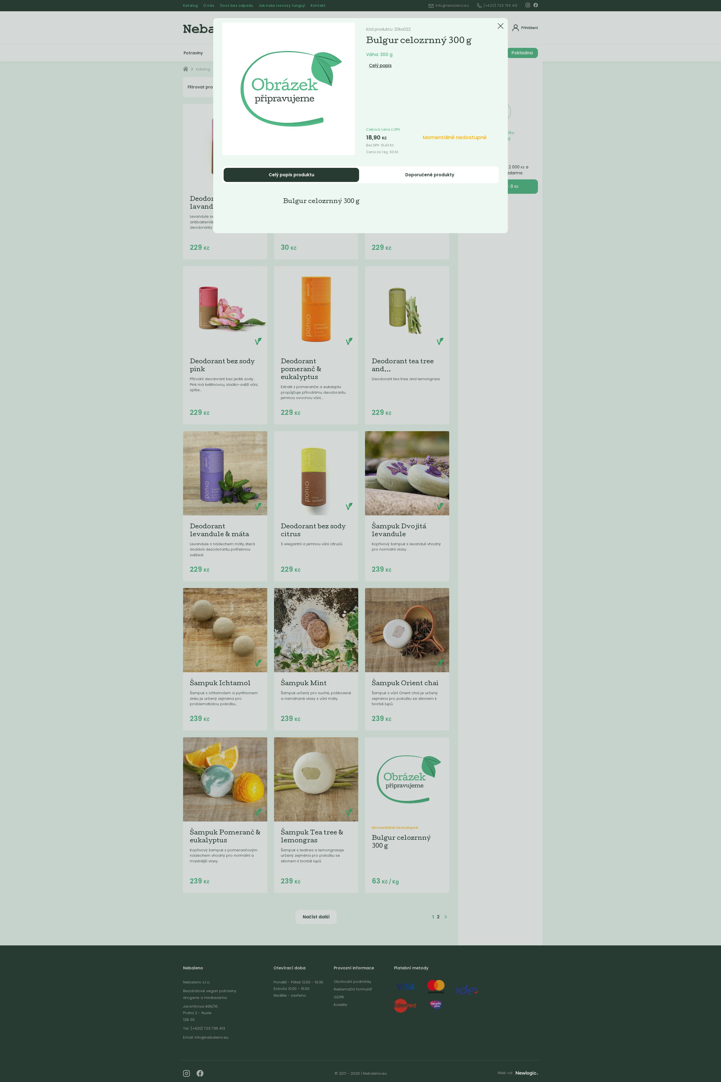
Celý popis (380, 65)
